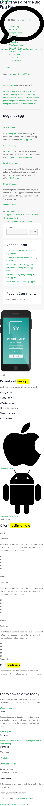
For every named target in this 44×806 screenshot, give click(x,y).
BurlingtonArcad (14, 134)
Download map (9, 86)
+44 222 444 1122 (9, 764)
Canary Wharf (16, 60)
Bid (29, 74)
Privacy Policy (5, 804)
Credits (25, 804)
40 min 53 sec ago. (11, 128)
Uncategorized (12, 211)
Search (9, 228)
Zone (7, 67)
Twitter (15, 205)
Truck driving (5, 744)
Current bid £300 (20, 74)
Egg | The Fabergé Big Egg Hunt (19, 221)
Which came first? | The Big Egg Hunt (21, 282)
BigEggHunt (28, 157)
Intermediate (10, 741)
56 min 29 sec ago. (11, 163)
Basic (2, 741)
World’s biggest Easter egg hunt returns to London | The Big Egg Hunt (20, 267)
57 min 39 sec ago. (11, 184)
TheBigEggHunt (15, 56)
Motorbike (36, 741)
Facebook (7, 205)
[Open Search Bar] (35, 57)
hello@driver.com (9, 758)
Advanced (21, 741)
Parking (29, 741)
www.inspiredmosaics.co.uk (24, 104)
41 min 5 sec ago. (10, 145)
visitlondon (9, 151)
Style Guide (17, 804)
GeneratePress (26, 799)
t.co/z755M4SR (14, 157)
